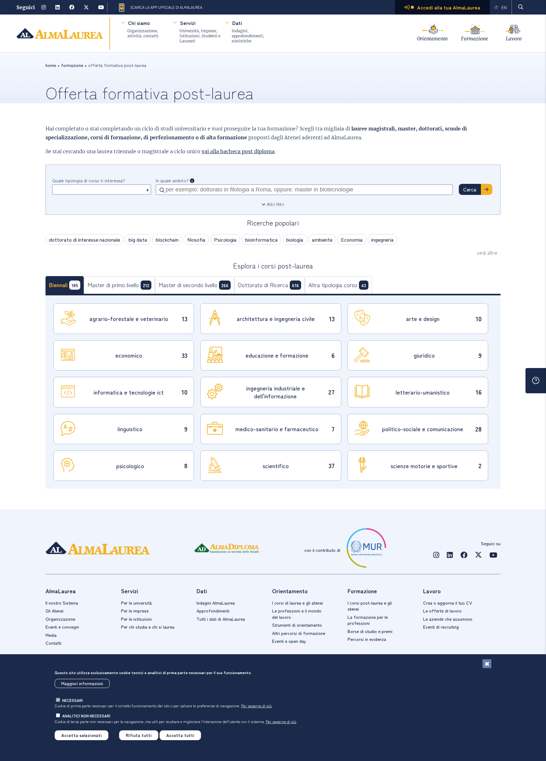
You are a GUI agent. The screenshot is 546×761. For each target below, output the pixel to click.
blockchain (167, 239)
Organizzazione (60, 619)
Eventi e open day (289, 641)
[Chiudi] (486, 663)
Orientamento (432, 39)
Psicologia (225, 239)
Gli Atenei (55, 610)
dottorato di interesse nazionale (84, 239)
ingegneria (382, 239)
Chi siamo (139, 23)
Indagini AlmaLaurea (216, 603)
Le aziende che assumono (447, 619)
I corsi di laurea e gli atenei (297, 603)
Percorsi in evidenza (367, 639)
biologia (294, 239)
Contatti (53, 643)
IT (496, 7)
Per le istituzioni (136, 619)
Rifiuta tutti (139, 735)
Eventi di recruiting (441, 627)
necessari (72, 700)
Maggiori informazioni (82, 683)
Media (51, 635)
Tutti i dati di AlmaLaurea (221, 619)
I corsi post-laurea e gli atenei (370, 606)
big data (138, 239)
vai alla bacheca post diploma (238, 151)
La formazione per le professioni (368, 620)
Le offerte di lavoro (442, 610)
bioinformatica (261, 239)
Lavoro (514, 39)
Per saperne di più (256, 705)
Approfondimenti (213, 610)
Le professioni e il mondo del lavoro (296, 613)
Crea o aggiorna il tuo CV (447, 603)
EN (504, 7)
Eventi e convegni (62, 627)
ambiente (322, 239)
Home (51, 65)
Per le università (136, 603)
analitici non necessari (86, 715)
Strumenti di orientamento (297, 625)
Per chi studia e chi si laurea (147, 627)
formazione (72, 65)
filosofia (196, 239)
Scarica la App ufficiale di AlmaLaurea (166, 7)
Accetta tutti (180, 735)
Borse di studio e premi (370, 631)
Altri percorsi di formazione (298, 633)
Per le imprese (135, 610)
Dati (237, 23)
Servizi (188, 23)
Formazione (474, 39)
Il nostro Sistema (62, 603)
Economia (352, 239)
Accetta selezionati (81, 735)
